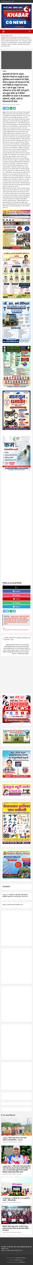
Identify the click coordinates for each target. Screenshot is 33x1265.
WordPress (22, 1262)
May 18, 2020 (6, 104)
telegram (17, 606)
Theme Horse (19, 1260)
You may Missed (8, 1115)
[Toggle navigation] (3, 31)
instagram (17, 595)
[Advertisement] (16, 492)
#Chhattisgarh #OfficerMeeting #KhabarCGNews (16, 629)
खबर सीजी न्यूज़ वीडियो (7, 1133)
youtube (17, 599)
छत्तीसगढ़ (4, 71)
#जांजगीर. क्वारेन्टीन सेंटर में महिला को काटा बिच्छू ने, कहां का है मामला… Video (17, 638)
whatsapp (17, 602)
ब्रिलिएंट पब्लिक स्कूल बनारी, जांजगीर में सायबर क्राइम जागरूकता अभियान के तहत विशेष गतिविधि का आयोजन (16, 1228)
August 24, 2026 (7, 1232)
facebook (17, 591)
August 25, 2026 (7, 1142)
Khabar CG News (15, 104)
